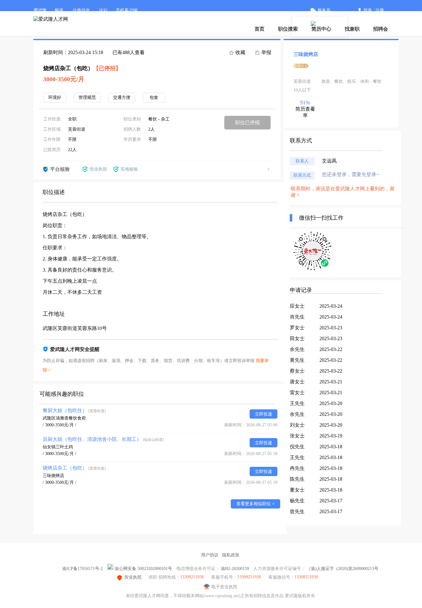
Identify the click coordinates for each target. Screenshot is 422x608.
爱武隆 (40, 10)
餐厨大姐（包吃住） (74, 410)
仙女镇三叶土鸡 (58, 447)
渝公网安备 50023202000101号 (143, 568)
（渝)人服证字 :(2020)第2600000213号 (342, 568)
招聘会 (380, 29)
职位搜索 (288, 29)
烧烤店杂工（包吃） (74, 468)
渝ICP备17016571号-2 (82, 568)
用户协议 (209, 555)
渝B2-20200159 (235, 568)
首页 (259, 29)
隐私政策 (230, 555)
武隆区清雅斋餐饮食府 (64, 418)
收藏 (239, 52)
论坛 (103, 10)
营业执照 (132, 577)
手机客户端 (126, 10)
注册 (379, 10)
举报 (265, 52)
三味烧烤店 (53, 475)
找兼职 (352, 29)
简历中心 (321, 29)
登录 (367, 10)
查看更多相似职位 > (255, 503)
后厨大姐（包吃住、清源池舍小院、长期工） (103, 439)
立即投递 (263, 414)
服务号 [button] (324, 10)
